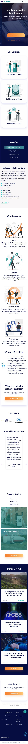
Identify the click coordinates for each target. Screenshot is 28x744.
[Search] (22, 1)
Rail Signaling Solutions (14, 151)
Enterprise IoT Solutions (14, 147)
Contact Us (8, 712)
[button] (2, 420)
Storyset (11, 705)
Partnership (8, 724)
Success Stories (14, 157)
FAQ (6, 719)
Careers (7, 716)
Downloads (19, 716)
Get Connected (14, 693)
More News (14, 668)
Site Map (19, 724)
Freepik (17, 705)
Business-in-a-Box (14, 154)
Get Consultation (14, 35)
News (17, 712)
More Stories (14, 555)
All (16, 499)
